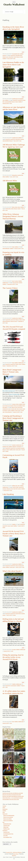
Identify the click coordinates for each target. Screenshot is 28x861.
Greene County (5, 56)
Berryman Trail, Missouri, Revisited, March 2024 (12, 794)
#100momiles (8, 208)
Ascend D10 (13, 55)
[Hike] (19, 781)
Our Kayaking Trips (15, 53)
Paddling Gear (5, 282)
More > (23, 52)
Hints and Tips (15, 282)
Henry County (19, 408)
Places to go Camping (9, 405)
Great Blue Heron (19, 55)
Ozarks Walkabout (14, 4)
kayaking (22, 139)
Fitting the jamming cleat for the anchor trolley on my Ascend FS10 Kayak (13, 657)
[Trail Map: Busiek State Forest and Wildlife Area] (8, 733)
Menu (14, 1)
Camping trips (18, 445)
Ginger (7, 451)
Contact (10, 857)
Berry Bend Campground (9, 391)
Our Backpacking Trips (8, 833)
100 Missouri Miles (10, 181)
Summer (4, 55)
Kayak (15, 56)
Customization (13, 685)
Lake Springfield (8, 101)
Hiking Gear (5, 827)
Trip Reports (19, 446)
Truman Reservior (8, 412)
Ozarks (21, 56)
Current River (8, 319)
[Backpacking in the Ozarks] (19, 757)
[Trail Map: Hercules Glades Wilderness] (19, 733)
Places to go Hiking (7, 818)
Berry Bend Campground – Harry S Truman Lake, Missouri (12, 372)
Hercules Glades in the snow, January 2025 (11, 799)
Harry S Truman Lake (14, 394)
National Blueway (6, 248)
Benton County (15, 407)
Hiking (4, 176)
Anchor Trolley (15, 487)
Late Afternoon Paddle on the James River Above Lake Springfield (13, 64)
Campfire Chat (15, 98)
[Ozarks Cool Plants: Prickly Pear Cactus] (8, 781)
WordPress (14, 855)
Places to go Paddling (18, 405)
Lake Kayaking (8, 494)
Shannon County (13, 321)
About (7, 857)
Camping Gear (6, 825)
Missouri (18, 56)
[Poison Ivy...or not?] (19, 769)
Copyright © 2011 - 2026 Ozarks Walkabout (14, 852)
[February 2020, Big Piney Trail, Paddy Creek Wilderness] (8, 757)
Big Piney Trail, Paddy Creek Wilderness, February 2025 (13, 796)
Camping (14, 404)
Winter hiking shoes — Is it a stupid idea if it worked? (13, 797)
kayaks (4, 615)
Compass (4, 488)
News (19, 207)
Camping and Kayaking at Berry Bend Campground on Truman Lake (13, 418)
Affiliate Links (14, 485)
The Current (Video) (10, 288)
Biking (13, 207)
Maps (4, 812)
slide (14, 449)
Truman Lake (17, 449)
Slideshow (14, 446)
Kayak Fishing (18, 613)
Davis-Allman (15, 853)
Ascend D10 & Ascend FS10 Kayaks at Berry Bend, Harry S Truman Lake (14, 533)
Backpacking (14, 175)
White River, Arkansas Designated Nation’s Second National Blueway (13, 216)
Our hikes (5, 835)
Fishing (17, 364)
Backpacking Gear (7, 823)
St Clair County (17, 410)
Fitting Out (9, 488)
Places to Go (5, 813)
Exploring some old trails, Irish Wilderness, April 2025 (13, 793)
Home (4, 857)
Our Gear (16, 281)
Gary (14, 58)
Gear (13, 281)
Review (4, 365)
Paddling (21, 53)
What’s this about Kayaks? (12, 571)
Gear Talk (15, 488)
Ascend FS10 (20, 100)
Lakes (9, 525)
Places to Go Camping (8, 817)
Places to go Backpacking (8, 815)
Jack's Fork (13, 319)
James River (11, 56)
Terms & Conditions (16, 857)
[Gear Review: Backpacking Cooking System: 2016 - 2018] (8, 769)
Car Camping (18, 448)
